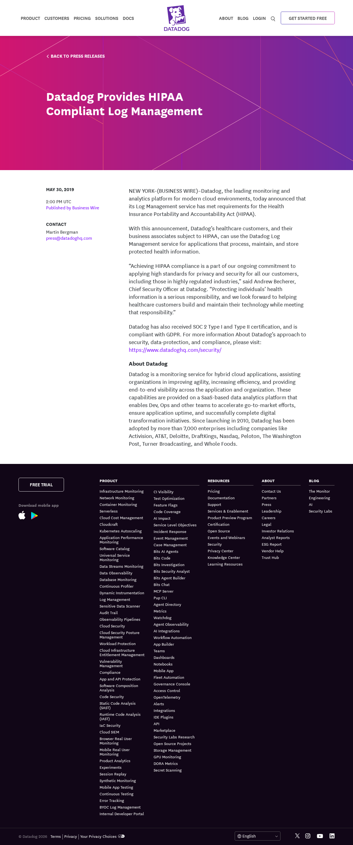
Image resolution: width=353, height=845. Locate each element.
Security (215, 544)
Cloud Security (112, 626)
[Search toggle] (273, 18)
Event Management (171, 538)
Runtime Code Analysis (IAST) (120, 716)
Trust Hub (270, 557)
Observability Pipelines (120, 619)
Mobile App (163, 670)
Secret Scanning (168, 770)
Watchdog (163, 617)
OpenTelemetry (167, 697)
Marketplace (164, 730)
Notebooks (163, 664)
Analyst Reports (276, 537)
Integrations (164, 710)
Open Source (219, 531)
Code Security (112, 696)
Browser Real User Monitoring (116, 740)
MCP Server (163, 591)
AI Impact (162, 518)
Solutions (106, 17)
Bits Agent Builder (169, 578)
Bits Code (162, 558)
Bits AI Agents (166, 551)
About (226, 17)
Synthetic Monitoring (118, 780)
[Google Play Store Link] (37, 517)
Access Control (167, 690)
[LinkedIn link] (332, 836)
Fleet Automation (169, 677)
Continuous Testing (116, 794)
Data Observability (116, 573)
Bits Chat (162, 584)
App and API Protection (120, 679)
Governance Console (172, 684)
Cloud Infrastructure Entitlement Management (122, 652)
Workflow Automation (173, 637)
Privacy (70, 836)
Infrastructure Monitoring (122, 491)
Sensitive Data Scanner (120, 606)
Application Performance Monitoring (121, 539)
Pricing (214, 491)
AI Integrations (167, 631)
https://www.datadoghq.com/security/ (175, 349)
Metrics (160, 611)
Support (214, 504)
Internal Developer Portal (122, 813)
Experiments (111, 767)
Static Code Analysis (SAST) (118, 705)
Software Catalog (115, 548)
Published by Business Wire (72, 207)
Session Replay (113, 774)
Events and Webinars (226, 537)
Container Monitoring (118, 504)
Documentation (221, 498)
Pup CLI (160, 598)
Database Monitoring (118, 579)
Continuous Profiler (116, 586)
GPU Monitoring (167, 757)
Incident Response (170, 531)
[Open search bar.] (273, 18)
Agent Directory (167, 604)
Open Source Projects (172, 743)
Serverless (109, 511)
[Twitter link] (297, 836)
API (156, 723)
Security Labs (320, 511)
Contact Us (271, 491)
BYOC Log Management (120, 807)
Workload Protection (118, 643)
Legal (266, 524)
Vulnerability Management (111, 663)
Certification (218, 524)
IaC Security (110, 725)
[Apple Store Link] (24, 516)
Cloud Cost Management (121, 517)
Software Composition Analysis (119, 687)
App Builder (164, 644)
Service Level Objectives (175, 525)
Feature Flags (166, 505)
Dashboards (164, 657)
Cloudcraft (109, 524)
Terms (55, 836)
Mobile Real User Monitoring (115, 751)
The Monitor (319, 491)
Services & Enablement (228, 511)
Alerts (159, 704)
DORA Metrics (166, 763)
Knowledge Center (224, 557)
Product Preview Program (230, 517)
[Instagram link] (307, 836)
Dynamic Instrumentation (122, 593)
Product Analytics (115, 760)
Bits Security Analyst (172, 571)
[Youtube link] (320, 836)
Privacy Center (220, 551)
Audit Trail (109, 612)
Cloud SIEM (109, 732)
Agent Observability (171, 624)
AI (310, 504)
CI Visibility (163, 491)
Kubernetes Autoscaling (121, 531)
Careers (269, 517)
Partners (269, 498)
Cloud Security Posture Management (120, 634)
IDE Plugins (163, 717)
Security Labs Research (174, 737)
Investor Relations (278, 531)
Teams (159, 651)
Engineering (319, 498)
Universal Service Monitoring (115, 557)
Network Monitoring (117, 498)
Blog (242, 17)
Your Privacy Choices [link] (98, 836)
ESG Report (272, 544)
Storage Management (172, 750)
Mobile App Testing (116, 787)
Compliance (110, 672)
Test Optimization (169, 498)
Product (30, 17)
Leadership (271, 511)
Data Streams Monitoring (121, 566)
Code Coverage (167, 511)
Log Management (115, 599)
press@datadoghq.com (69, 237)
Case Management (170, 545)
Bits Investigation (169, 564)
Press (266, 504)
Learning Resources (225, 564)
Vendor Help (273, 551)
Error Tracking (112, 800)
